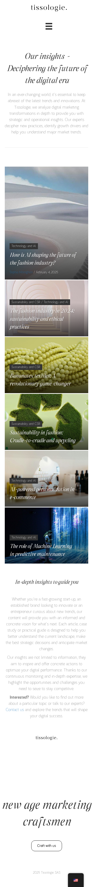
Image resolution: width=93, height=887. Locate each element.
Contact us (15, 710)
